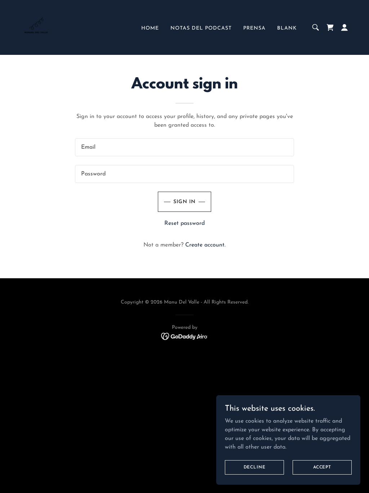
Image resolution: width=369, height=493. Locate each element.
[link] (36, 27)
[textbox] (184, 147)
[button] (344, 27)
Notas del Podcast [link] (201, 28)
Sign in (184, 202)
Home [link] (150, 28)
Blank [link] (287, 28)
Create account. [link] (205, 245)
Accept (322, 467)
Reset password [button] (184, 223)
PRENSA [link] (254, 28)
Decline (255, 467)
